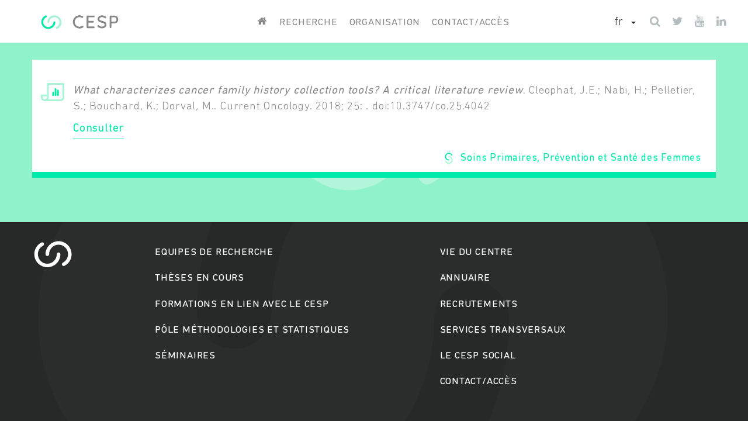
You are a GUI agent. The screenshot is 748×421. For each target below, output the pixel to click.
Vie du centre (476, 252)
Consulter (98, 128)
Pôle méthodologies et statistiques (252, 330)
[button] (625, 22)
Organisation (385, 22)
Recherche (308, 22)
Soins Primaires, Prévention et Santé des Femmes (580, 158)
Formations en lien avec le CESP (242, 304)
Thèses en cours (199, 278)
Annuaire (465, 278)
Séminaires (185, 356)
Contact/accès (470, 22)
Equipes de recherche (214, 252)
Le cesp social (478, 356)
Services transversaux (503, 330)
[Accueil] (80, 22)
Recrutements (479, 304)
